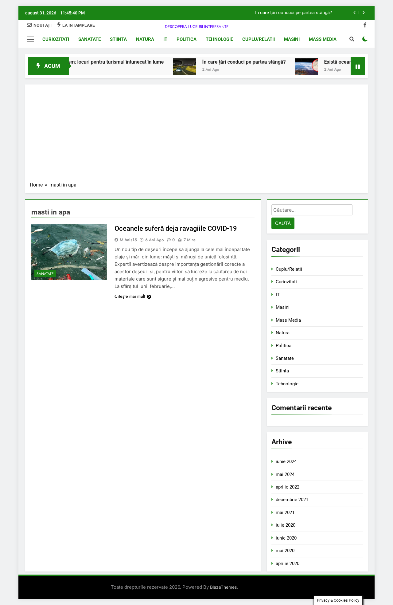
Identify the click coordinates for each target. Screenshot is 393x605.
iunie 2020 (286, 538)
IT (165, 39)
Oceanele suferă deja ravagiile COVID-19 (176, 228)
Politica (186, 39)
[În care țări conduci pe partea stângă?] (175, 69)
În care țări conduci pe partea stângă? (293, 12)
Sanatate (89, 39)
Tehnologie (219, 39)
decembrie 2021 (292, 499)
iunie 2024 (286, 461)
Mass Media (323, 39)
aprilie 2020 (287, 563)
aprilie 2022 (287, 487)
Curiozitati (55, 39)
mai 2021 (285, 512)
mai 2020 (285, 550)
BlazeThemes (223, 587)
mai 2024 (285, 474)
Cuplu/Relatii (258, 39)
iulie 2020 (285, 525)
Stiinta (118, 39)
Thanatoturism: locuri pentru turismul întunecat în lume (93, 62)
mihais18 (128, 240)
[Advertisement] (196, 135)
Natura (145, 39)
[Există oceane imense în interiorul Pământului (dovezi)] (297, 69)
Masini (292, 39)
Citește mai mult (130, 296)
